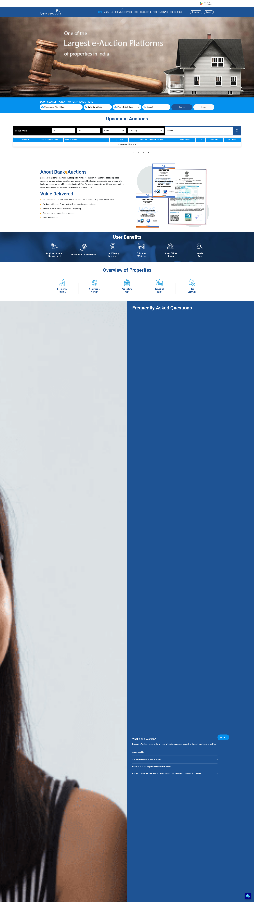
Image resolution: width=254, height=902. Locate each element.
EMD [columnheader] (200, 140)
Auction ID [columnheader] (25, 140)
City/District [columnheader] (119, 140)
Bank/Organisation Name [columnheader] (49, 140)
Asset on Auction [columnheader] (71, 140)
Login (208, 12)
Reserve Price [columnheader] (185, 140)
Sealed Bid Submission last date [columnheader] (151, 140)
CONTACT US (176, 12)
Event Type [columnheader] (214, 140)
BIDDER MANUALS (160, 12)
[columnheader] (15, 139)
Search (182, 107)
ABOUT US (108, 12)
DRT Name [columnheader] (232, 140)
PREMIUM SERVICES (123, 12)
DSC (136, 12)
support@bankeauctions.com (158, 4)
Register (195, 12)
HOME (99, 12)
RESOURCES (145, 12)
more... (223, 737)
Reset (203, 107)
